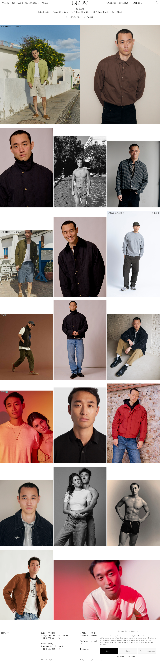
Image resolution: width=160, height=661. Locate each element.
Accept (109, 651)
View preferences (147, 651)
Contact (44, 3)
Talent (20, 3)
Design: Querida (85, 660)
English (136, 3)
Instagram (123, 3)
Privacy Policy (133, 656)
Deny (128, 651)
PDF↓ (79, 17)
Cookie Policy (122, 656)
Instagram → (86, 649)
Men (13, 3)
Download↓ (89, 17)
